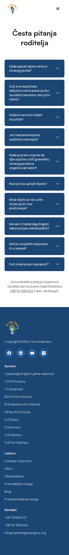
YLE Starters (13, 435)
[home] (11, 9)
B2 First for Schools (18, 397)
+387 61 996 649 (21, 291)
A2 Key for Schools (18, 412)
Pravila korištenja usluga (21, 499)
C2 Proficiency (15, 381)
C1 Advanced (14, 389)
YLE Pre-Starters (16, 442)
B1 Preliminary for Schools (22, 404)
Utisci (8, 468)
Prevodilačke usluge (19, 484)
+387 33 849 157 (16, 517)
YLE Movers (13, 427)
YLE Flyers (12, 420)
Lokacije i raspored (18, 461)
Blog (8, 491)
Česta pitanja (14, 476)
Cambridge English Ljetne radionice (29, 374)
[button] (57, 9)
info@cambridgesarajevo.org (25, 533)
